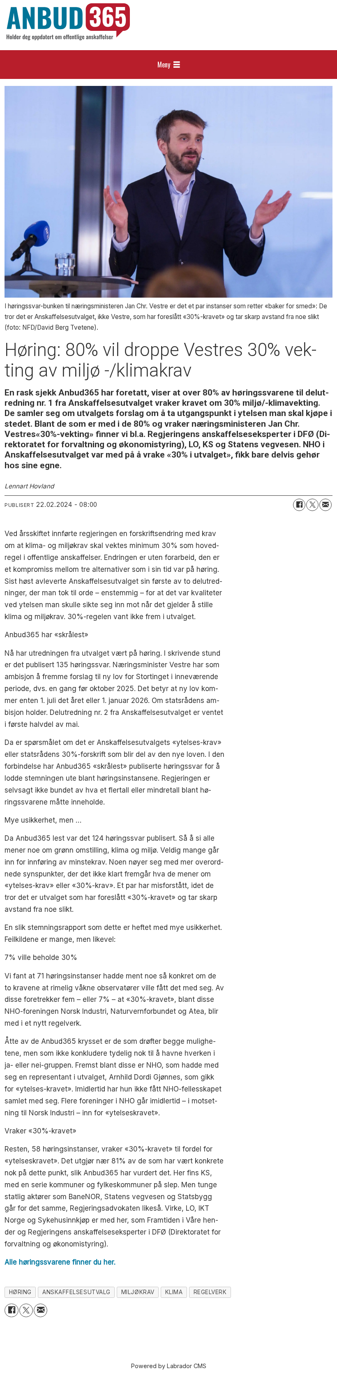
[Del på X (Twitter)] (312, 505)
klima (174, 1292)
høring (20, 1292)
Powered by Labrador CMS (168, 1365)
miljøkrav (138, 1292)
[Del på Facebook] (299, 505)
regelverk (210, 1292)
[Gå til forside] (68, 21)
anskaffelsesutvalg (76, 1292)
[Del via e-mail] (325, 505)
